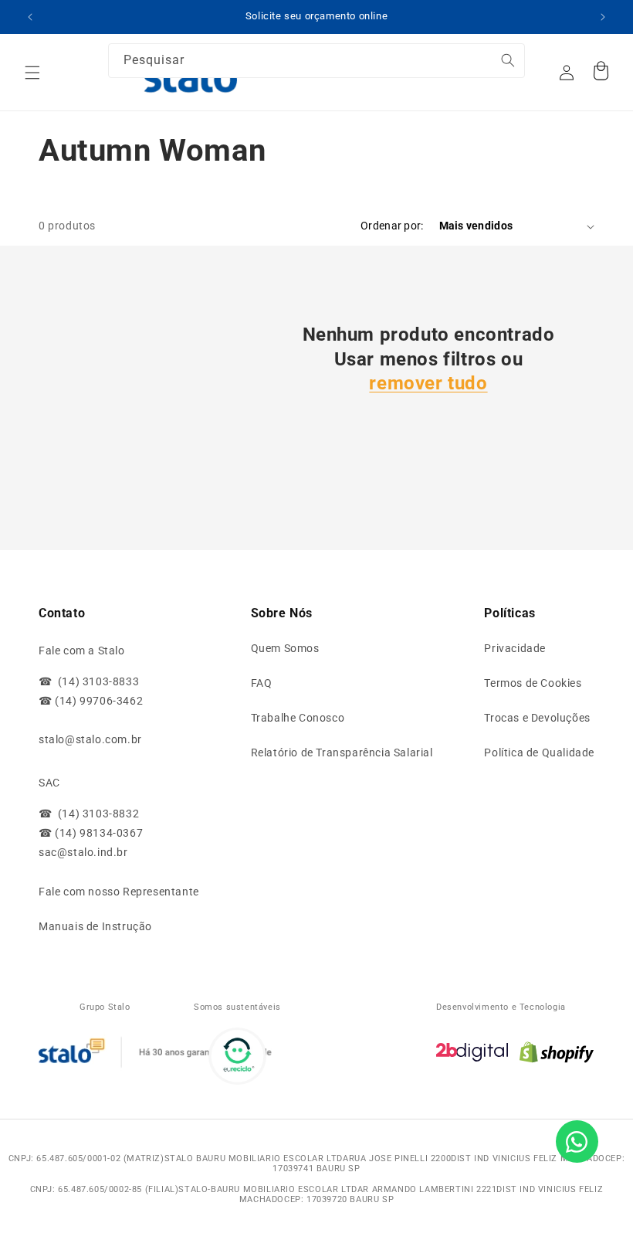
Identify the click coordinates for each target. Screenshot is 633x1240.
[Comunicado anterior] (30, 17)
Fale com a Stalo (82, 650)
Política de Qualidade (539, 752)
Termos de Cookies (532, 683)
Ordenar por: (392, 225)
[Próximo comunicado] (603, 17)
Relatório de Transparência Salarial (342, 752)
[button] (32, 73)
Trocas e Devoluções (537, 718)
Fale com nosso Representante (119, 891)
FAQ (261, 683)
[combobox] (316, 60)
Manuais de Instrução (95, 926)
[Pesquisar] (484, 69)
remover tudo (428, 383)
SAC (49, 782)
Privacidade (515, 648)
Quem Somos (285, 648)
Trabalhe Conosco (298, 718)
